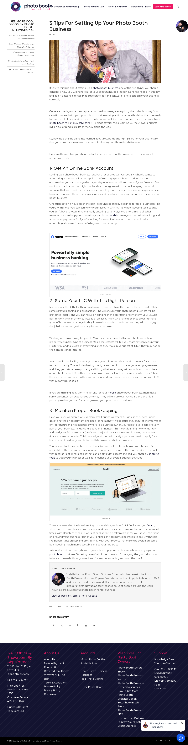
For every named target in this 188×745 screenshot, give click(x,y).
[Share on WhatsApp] (70, 625)
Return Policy (52, 686)
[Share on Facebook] (53, 625)
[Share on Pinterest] (78, 625)
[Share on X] (61, 625)
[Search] (178, 6)
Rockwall (12, 679)
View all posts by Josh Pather (69, 595)
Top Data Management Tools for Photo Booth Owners (21, 36)
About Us (49, 659)
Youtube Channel (164, 663)
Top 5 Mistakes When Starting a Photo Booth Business (22, 45)
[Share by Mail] (94, 625)
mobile (112, 392)
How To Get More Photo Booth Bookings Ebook (128, 695)
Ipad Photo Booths (92, 678)
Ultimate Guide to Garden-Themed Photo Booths (23, 54)
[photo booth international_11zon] (105, 61)
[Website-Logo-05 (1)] (31, 6)
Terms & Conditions (55, 682)
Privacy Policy (52, 690)
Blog (52, 34)
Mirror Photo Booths (93, 659)
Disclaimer (50, 694)
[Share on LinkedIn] (86, 625)
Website (92, 595)
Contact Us (50, 667)
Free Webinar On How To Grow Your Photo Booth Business (131, 722)
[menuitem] (63, 6)
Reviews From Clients (56, 671)
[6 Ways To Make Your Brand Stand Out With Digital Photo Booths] (2, 372)
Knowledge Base (164, 659)
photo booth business (105, 88)
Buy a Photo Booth (92, 687)
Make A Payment (54, 663)
